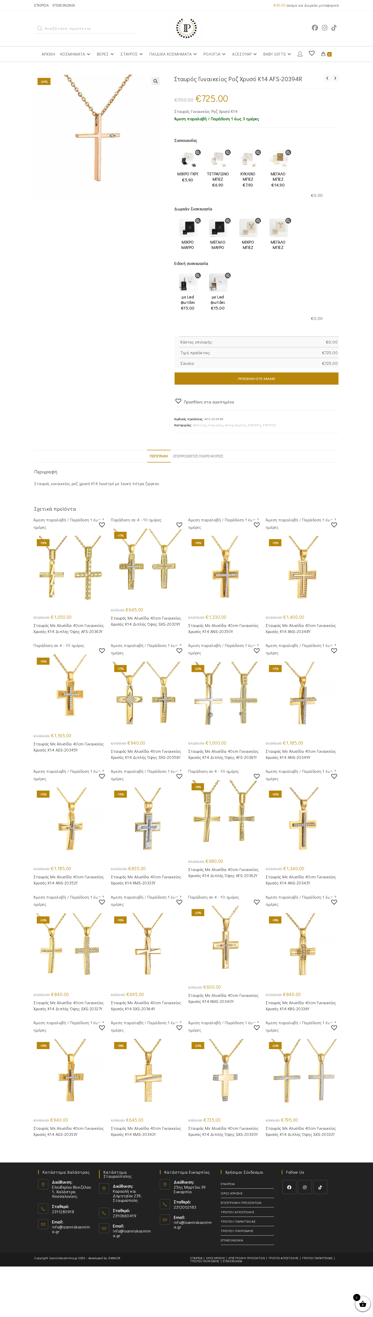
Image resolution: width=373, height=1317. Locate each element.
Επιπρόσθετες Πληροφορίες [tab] (198, 456)
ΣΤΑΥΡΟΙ (254, 425)
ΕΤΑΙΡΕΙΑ (41, 5)
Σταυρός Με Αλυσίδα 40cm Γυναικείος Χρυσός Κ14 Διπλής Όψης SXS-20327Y (68, 1005)
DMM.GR (114, 1258)
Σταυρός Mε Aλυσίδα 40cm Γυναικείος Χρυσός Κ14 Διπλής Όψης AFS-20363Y (68, 628)
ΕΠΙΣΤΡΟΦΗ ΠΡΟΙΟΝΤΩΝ (241, 1202)
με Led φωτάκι (188, 302)
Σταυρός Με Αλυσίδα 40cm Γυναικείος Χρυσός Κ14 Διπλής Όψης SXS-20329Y (146, 621)
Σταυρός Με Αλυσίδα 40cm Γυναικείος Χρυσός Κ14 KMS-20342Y (146, 1131)
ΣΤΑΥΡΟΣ (269, 425)
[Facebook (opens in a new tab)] (315, 28)
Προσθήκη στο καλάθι (256, 379)
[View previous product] (327, 78)
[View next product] (335, 78)
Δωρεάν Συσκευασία (193, 208)
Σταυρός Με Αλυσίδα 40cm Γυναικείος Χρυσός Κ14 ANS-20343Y (301, 879)
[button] (155, 81)
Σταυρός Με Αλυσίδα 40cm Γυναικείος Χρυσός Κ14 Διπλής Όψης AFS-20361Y (223, 754)
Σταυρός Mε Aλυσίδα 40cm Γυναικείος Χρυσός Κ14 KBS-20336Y (301, 1005)
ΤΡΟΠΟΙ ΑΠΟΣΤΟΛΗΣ (237, 1212)
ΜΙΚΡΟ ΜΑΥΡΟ (187, 245)
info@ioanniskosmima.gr (71, 1229)
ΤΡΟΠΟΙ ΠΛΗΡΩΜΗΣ (237, 1230)
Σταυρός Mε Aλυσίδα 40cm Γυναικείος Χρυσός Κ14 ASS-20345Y (68, 746)
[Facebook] (289, 1187)
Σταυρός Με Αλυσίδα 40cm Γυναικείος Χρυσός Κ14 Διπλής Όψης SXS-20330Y (223, 1131)
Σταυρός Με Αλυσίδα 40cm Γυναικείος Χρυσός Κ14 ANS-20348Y (301, 628)
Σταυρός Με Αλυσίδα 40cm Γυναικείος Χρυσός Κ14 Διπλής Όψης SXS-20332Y (301, 1131)
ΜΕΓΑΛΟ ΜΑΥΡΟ (217, 245)
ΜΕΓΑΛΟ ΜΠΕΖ (278, 179)
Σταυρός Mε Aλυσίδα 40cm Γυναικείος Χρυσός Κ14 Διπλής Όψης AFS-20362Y (223, 872)
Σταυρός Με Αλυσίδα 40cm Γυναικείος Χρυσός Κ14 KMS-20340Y (223, 998)
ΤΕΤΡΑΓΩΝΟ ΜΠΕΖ (218, 179)
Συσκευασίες (185, 140)
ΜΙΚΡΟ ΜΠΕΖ (248, 245)
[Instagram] (305, 1187)
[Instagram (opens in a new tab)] (324, 28)
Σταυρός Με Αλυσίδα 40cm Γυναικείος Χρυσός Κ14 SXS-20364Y (146, 1005)
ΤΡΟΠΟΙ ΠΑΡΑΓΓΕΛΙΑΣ (238, 1221)
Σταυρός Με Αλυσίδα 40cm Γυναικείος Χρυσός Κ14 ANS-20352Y (68, 879)
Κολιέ (229, 425)
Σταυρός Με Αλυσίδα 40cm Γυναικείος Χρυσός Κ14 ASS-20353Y (68, 1131)
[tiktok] (320, 1187)
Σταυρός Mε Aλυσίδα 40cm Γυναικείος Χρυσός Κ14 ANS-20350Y (223, 628)
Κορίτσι (240, 425)
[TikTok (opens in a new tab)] (334, 28)
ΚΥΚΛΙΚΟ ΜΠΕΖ (248, 179)
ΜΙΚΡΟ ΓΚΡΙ (187, 176)
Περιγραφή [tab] (159, 456)
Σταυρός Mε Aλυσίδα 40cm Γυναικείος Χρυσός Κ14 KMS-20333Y (146, 879)
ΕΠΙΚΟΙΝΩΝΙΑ (64, 5)
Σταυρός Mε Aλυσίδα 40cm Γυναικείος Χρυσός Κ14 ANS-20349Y (301, 754)
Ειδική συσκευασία (191, 263)
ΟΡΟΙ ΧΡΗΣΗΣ (232, 1193)
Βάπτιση (199, 425)
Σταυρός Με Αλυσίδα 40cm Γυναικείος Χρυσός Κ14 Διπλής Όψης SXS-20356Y (146, 754)
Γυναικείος (215, 425)
